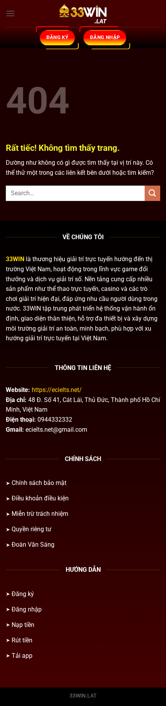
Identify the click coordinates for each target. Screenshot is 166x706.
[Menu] (10, 13)
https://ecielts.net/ (57, 390)
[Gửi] (152, 193)
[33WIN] (83, 13)
